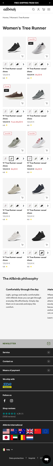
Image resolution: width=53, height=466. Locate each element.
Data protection (16, 458)
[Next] (49, 2)
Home (5, 17)
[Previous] (3, 2)
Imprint (32, 458)
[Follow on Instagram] (11, 401)
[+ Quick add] (22, 56)
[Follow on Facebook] (4, 401)
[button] (23, 64)
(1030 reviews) (9, 416)
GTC (42, 458)
